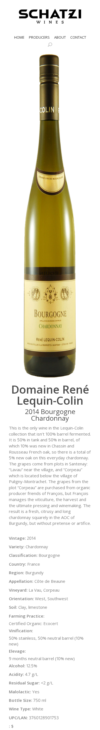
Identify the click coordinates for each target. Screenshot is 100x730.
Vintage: (17, 538)
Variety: (16, 546)
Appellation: (21, 581)
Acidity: (16, 674)
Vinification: (21, 630)
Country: (17, 564)
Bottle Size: (20, 700)
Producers (39, 37)
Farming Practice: (26, 616)
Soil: (13, 607)
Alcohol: (17, 665)
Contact (78, 37)
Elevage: (17, 651)
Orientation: (21, 598)
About (60, 37)
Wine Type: (20, 708)
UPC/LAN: (18, 717)
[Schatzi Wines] (50, 16)
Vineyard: (18, 590)
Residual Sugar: (24, 683)
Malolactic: (20, 691)
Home (19, 37)
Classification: (23, 555)
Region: (16, 572)
